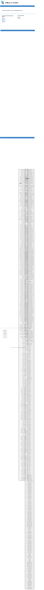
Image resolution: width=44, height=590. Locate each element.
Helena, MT (3, 20)
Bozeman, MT (4, 18)
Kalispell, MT (3, 21)
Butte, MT (3, 19)
